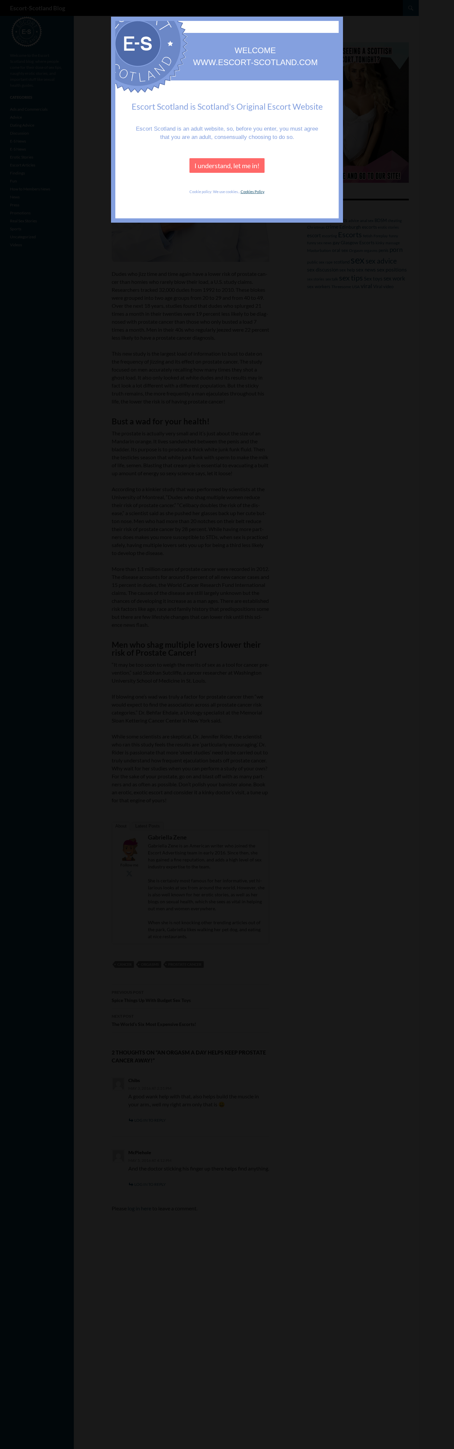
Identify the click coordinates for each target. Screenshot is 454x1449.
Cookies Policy (252, 191)
